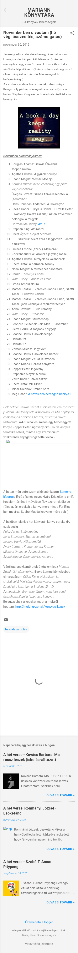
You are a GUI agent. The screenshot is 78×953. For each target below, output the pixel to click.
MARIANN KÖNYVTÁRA (39, 12)
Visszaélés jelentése (39, 944)
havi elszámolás (16, 629)
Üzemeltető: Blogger (39, 922)
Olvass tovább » (60, 795)
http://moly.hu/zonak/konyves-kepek (40, 607)
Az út (41, 224)
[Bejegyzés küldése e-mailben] (5, 621)
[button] (72, 33)
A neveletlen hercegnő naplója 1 (50, 394)
